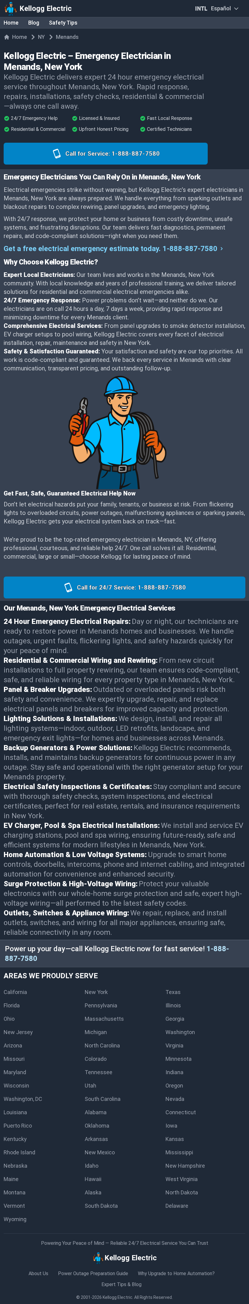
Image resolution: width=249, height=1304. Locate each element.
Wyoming (15, 1219)
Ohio (9, 1019)
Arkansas (96, 1139)
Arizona (13, 1045)
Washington (180, 1032)
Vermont (14, 1206)
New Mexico (100, 1152)
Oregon (174, 1085)
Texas (173, 992)
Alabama (96, 1112)
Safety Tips (63, 22)
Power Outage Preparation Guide (93, 1273)
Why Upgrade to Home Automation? (176, 1273)
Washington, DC (23, 1099)
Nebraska (15, 1166)
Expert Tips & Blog (121, 1284)
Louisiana (15, 1112)
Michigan (96, 1032)
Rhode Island (19, 1152)
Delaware (176, 1206)
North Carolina (102, 1045)
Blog (33, 22)
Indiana (174, 1072)
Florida (12, 1005)
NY (41, 37)
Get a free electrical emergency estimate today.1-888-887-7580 (110, 248)
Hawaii (93, 1179)
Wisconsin (16, 1085)
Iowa (171, 1125)
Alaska (93, 1192)
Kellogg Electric (117, 1297)
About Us (38, 1273)
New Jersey (18, 1032)
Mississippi (179, 1152)
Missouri (14, 1059)
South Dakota (101, 1206)
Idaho (91, 1166)
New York (96, 992)
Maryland (15, 1072)
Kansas (174, 1139)
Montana (15, 1192)
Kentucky (15, 1139)
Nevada (174, 1099)
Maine (11, 1179)
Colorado (96, 1059)
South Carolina (103, 1099)
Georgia (174, 1019)
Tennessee (98, 1072)
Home (11, 22)
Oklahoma (97, 1125)
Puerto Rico (18, 1125)
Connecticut (180, 1112)
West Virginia (181, 1179)
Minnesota (178, 1059)
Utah (90, 1085)
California (15, 992)
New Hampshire (185, 1166)
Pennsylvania (101, 1005)
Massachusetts (104, 1019)
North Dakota (181, 1192)
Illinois (173, 1005)
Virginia (174, 1045)
